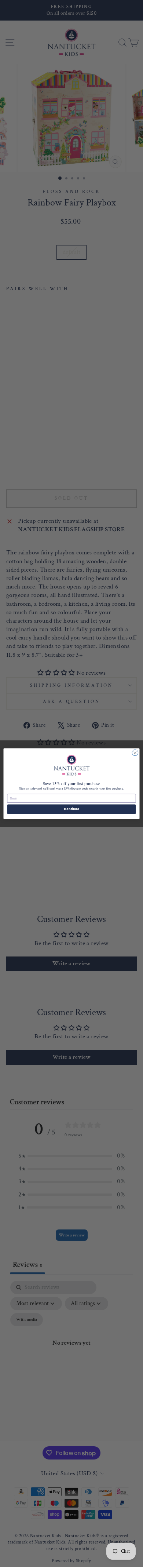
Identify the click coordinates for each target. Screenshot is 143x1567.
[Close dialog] (135, 753)
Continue (71, 809)
